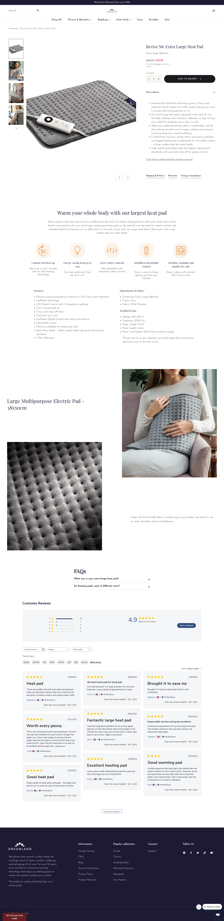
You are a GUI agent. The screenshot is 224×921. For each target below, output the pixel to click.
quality (26, 662)
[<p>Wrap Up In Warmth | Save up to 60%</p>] (112, 2)
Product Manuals (87, 880)
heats (52, 662)
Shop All (56, 20)
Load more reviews (112, 811)
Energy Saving (86, 851)
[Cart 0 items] (213, 10)
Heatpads (118, 874)
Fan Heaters (119, 880)
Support (152, 851)
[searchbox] (32, 649)
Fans (140, 20)
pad (69, 662)
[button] (180, 92)
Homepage (13, 29)
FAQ (81, 857)
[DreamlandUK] (112, 10)
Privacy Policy (85, 874)
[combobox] (22, 11)
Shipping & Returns (155, 176)
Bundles (153, 20)
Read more (60, 746)
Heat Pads (122, 20)
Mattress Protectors (123, 868)
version (84, 662)
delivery (36, 662)
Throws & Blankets (78, 20)
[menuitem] (16, 49)
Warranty (172, 176)
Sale (167, 20)
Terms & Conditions (88, 868)
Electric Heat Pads (29, 29)
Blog (80, 862)
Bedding (103, 20)
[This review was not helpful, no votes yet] (74, 705)
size (44, 662)
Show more (95, 662)
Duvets (116, 851)
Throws (117, 857)
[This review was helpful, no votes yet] (69, 705)
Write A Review (187, 625)
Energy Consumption (191, 176)
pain (76, 662)
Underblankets (121, 862)
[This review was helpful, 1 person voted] (69, 795)
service (61, 662)
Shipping (158, 64)
